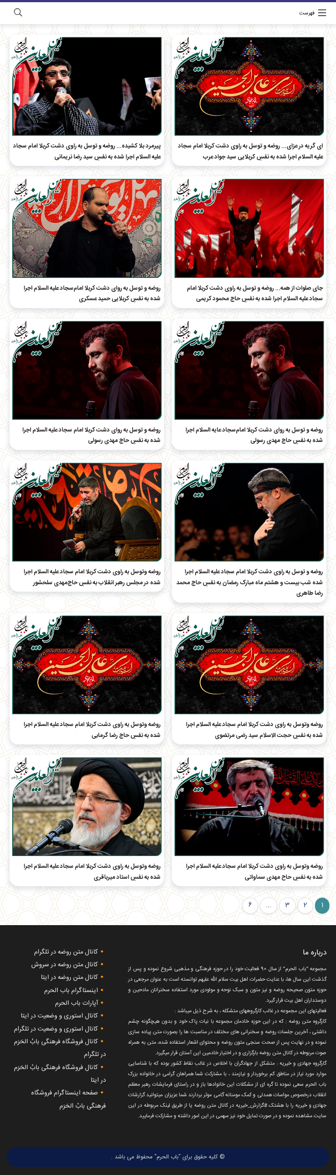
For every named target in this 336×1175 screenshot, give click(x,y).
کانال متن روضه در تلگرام (66, 952)
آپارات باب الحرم (76, 1003)
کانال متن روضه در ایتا (69, 977)
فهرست (307, 13)
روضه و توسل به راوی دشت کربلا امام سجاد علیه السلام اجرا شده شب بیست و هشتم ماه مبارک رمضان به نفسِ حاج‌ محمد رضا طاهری (249, 582)
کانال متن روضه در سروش (64, 965)
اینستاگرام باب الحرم (71, 991)
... (268, 905)
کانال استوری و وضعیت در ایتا (59, 1016)
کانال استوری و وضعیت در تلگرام (56, 1029)
